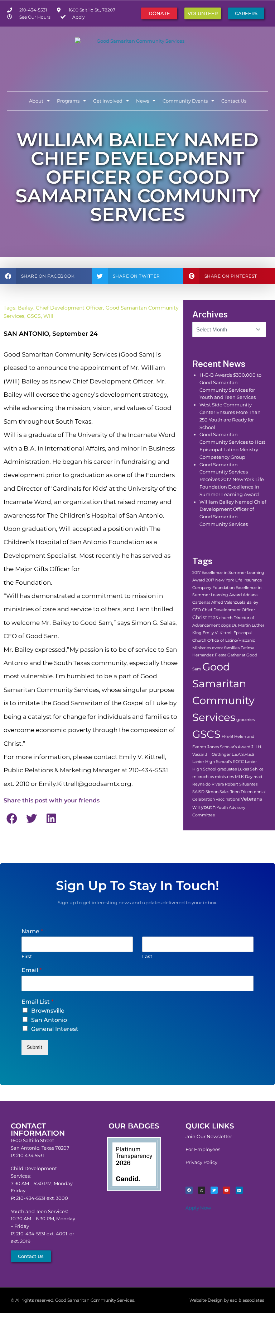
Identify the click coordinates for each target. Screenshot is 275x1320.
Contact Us (233, 101)
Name (32, 931)
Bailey (25, 308)
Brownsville (47, 1010)
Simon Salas (217, 791)
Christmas (205, 617)
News (142, 101)
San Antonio (49, 1020)
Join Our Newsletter (208, 1136)
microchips (203, 776)
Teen (235, 791)
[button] (46, 276)
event (217, 648)
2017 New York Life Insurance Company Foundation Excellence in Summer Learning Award (227, 588)
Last (147, 956)
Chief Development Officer (69, 308)
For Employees (202, 1149)
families (232, 648)
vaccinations (228, 799)
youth (208, 807)
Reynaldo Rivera (208, 784)
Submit (35, 1047)
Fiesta (220, 655)
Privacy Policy (201, 1162)
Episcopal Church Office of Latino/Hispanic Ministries (223, 640)
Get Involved (107, 101)
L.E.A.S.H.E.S (243, 754)
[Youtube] (226, 1190)
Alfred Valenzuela (228, 602)
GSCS (34, 316)
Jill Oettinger (218, 754)
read (258, 776)
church (225, 618)
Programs (68, 101)
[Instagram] (201, 1190)
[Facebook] (189, 1190)
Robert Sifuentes (241, 784)
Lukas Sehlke (251, 769)
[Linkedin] (239, 1190)
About (36, 101)
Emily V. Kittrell (217, 633)
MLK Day (243, 776)
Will (48, 316)
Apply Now (198, 1208)
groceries (245, 719)
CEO (196, 610)
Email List (37, 1001)
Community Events (185, 101)
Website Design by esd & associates (226, 1300)
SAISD (198, 791)
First (26, 956)
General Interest (54, 1029)
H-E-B (227, 736)
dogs (226, 625)
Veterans (251, 799)
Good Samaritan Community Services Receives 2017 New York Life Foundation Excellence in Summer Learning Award (231, 479)
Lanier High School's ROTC (218, 761)
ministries (224, 776)
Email (31, 970)
